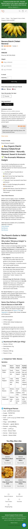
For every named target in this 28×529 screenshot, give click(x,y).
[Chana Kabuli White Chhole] (20, 472)
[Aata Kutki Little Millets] (20, 449)
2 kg (7, 69)
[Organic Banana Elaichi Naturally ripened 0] (14, 30)
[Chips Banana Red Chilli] (7, 472)
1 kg (7, 66)
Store (7, 18)
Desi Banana (4, 230)
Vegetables (4, 312)
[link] (14, 7)
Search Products (8, 496)
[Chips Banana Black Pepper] (7, 449)
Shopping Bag (8, 506)
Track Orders (8, 501)
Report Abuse (14, 522)
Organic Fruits (17, 310)
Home (3, 18)
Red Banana (4, 228)
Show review (4, 136)
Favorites (19, 501)
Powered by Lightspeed (14, 525)
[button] (3, 11)
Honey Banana (5, 226)
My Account (19, 496)
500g (7, 62)
